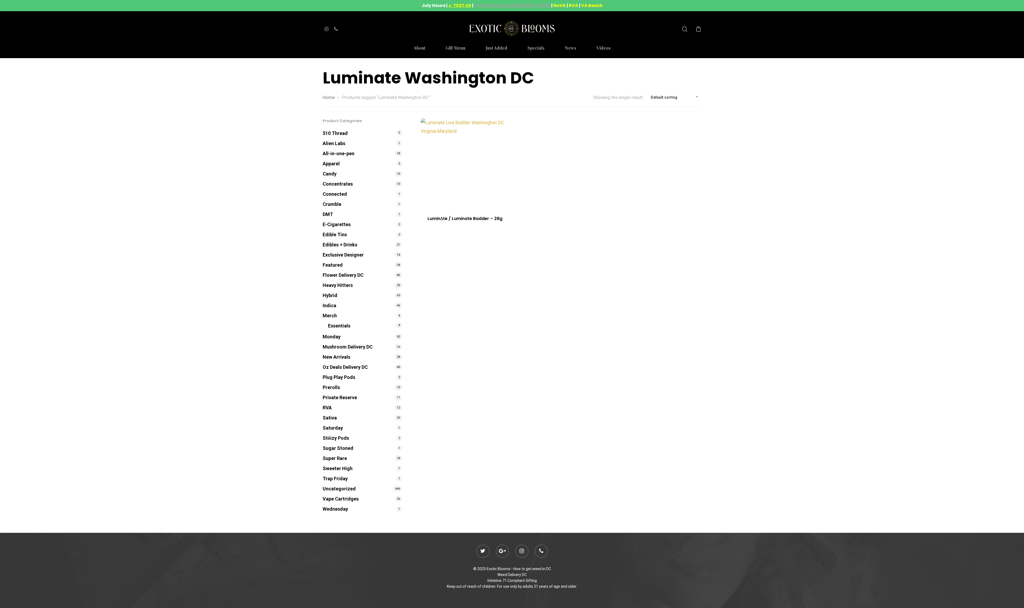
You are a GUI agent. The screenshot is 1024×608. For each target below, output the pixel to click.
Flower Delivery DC (343, 275)
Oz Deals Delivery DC (345, 367)
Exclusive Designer (343, 255)
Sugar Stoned (338, 448)
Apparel (331, 163)
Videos (604, 48)
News (570, 48)
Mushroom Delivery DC (348, 347)
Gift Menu (455, 48)
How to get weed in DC (532, 569)
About (419, 48)
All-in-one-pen (338, 153)
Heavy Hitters (338, 285)
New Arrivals (336, 357)
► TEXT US (459, 5)
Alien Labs (334, 143)
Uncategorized (339, 488)
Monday (332, 336)
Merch (330, 315)
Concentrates (338, 184)
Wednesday (335, 509)
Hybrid (330, 295)
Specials (536, 48)
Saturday (333, 428)
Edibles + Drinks (340, 244)
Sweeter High (338, 468)
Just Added (496, 48)
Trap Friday (335, 478)
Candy (330, 174)
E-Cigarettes (337, 224)
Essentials (339, 326)
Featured (333, 265)
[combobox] (674, 97)
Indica (329, 305)
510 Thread (335, 133)
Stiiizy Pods (336, 438)
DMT (328, 214)
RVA (327, 407)
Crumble (332, 204)
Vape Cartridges (341, 499)
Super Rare (335, 458)
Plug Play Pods (339, 377)
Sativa (330, 418)
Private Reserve (340, 397)
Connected (335, 194)
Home (329, 97)
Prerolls (331, 387)
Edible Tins (335, 234)
